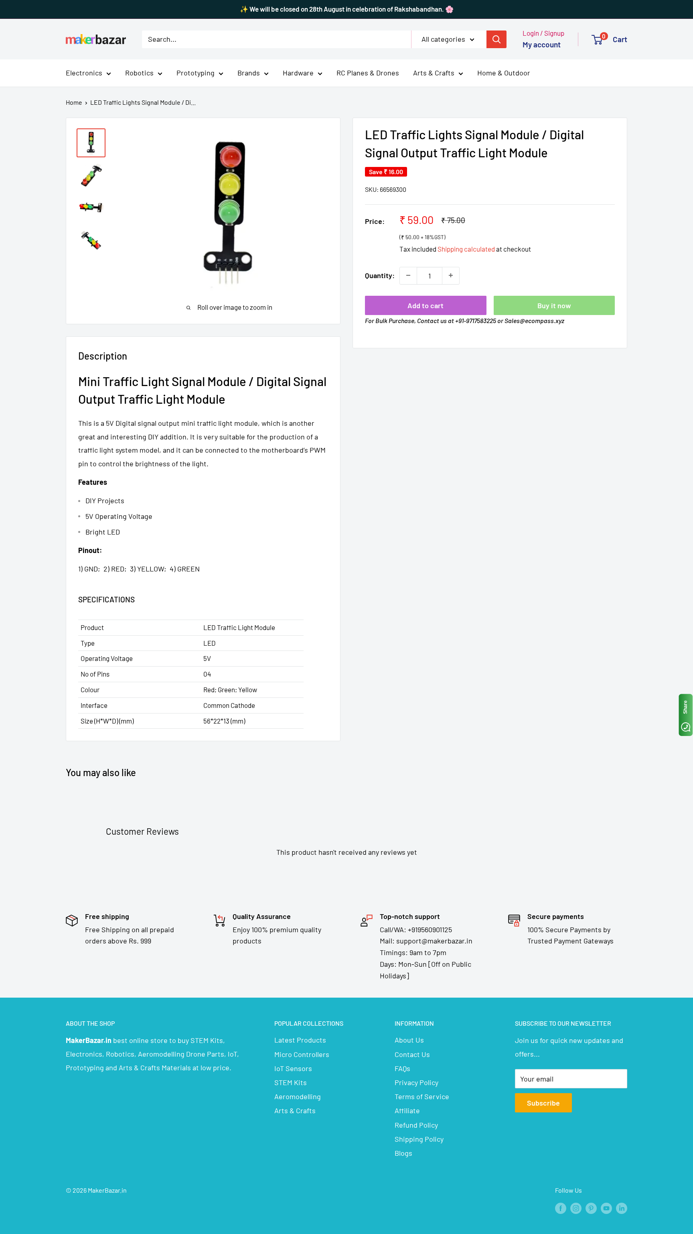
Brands (248, 72)
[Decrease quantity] (408, 275)
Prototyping (195, 72)
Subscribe (543, 1102)
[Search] (496, 39)
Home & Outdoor (503, 72)
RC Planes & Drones (367, 72)
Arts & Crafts (433, 72)
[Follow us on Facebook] (560, 1207)
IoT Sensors (293, 1068)
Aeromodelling (297, 1096)
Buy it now (554, 305)
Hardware (298, 72)
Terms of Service (422, 1096)
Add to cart (425, 305)
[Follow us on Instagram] (576, 1207)
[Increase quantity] (450, 275)
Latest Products (300, 1039)
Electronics (84, 72)
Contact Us (412, 1054)
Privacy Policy (416, 1082)
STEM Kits (290, 1082)
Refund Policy (416, 1124)
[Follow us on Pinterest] (591, 1207)
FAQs (402, 1068)
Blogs (403, 1153)
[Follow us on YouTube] (606, 1207)
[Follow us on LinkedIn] (621, 1207)
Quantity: (380, 275)
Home (74, 102)
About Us (409, 1039)
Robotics (139, 72)
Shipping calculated (466, 249)
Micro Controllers (301, 1054)
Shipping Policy (419, 1138)
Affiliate (407, 1110)
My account (542, 44)
